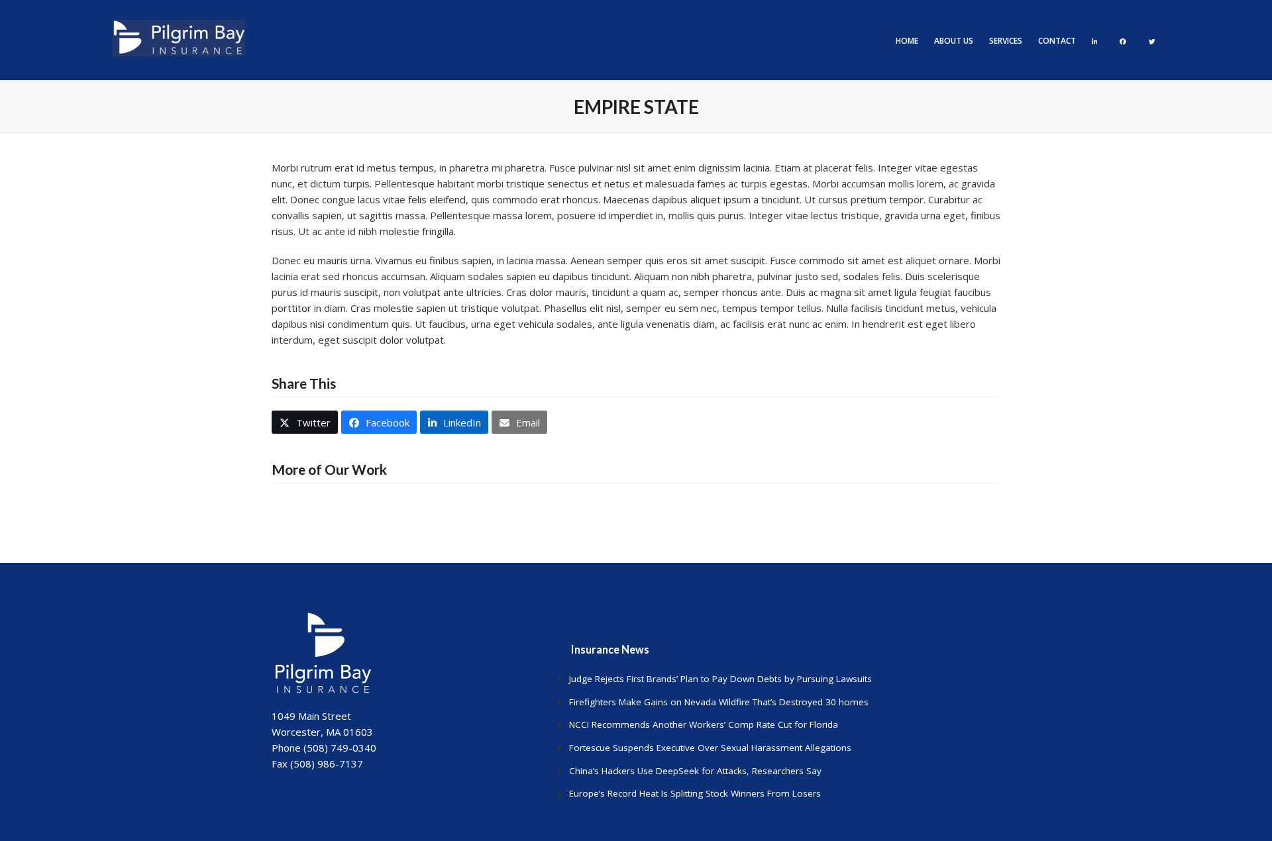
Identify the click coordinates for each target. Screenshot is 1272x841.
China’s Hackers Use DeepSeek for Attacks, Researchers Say (695, 771)
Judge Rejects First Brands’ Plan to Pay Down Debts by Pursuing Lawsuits (720, 679)
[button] (305, 422)
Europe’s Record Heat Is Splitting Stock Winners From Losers (695, 793)
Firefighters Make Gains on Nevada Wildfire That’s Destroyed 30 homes (719, 702)
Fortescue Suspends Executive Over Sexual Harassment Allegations (710, 748)
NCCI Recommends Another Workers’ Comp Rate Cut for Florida (703, 724)
